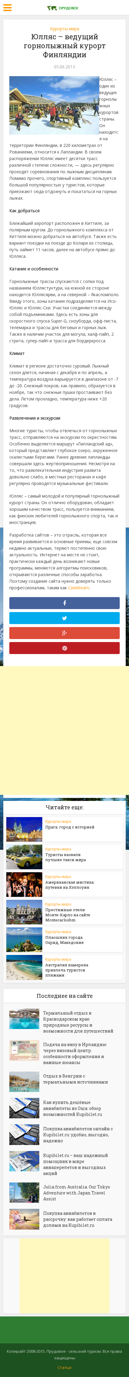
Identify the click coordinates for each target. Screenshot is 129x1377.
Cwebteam (78, 587)
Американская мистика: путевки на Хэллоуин (69, 884)
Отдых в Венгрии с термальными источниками (75, 1079)
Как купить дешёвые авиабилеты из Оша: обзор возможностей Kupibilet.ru (72, 1108)
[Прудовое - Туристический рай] (64, 6)
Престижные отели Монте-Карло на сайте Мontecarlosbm (67, 915)
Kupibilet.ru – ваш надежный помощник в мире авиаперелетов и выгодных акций (75, 1164)
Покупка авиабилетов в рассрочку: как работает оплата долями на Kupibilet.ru (77, 1219)
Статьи (64, 1367)
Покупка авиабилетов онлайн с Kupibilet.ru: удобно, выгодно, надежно (78, 1135)
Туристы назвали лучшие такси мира (65, 857)
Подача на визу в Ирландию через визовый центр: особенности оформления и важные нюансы (74, 1053)
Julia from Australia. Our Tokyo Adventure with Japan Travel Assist (76, 1193)
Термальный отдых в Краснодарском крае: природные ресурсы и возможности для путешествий (78, 1022)
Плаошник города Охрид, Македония (64, 940)
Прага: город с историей (69, 827)
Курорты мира (64, 28)
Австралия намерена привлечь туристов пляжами (66, 970)
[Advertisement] (64, 730)
